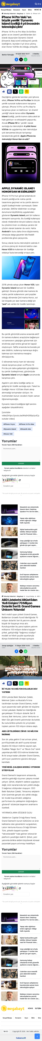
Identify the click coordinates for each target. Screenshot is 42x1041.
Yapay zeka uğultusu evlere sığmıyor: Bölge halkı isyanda (28, 520)
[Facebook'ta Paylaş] (9, 91)
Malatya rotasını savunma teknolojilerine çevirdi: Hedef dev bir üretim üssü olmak (29, 588)
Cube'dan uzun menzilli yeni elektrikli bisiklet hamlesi (28, 565)
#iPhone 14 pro (9, 424)
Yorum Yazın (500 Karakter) (12, 445)
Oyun (24, 10)
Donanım (16, 10)
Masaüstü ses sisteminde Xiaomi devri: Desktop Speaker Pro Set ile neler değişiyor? (29, 509)
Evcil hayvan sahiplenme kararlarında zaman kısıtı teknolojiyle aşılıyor (29, 576)
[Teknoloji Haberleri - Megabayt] (13, 1008)
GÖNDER (21, 463)
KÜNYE (30, 1008)
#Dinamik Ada (25, 429)
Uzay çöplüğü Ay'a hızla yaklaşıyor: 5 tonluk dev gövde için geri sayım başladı (29, 543)
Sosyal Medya (6, 10)
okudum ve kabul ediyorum (19, 469)
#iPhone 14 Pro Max (26, 424)
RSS (6, 1031)
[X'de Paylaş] (15, 91)
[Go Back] (37, 1036)
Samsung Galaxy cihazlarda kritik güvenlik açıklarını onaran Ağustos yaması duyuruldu (29, 554)
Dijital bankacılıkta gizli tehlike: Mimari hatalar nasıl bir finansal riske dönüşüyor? (28, 531)
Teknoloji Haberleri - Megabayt (13, 13)
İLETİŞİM (38, 1008)
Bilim (30, 10)
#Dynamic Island (10, 429)
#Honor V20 (8, 434)
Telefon (28, 13)
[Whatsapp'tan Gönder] (21, 91)
